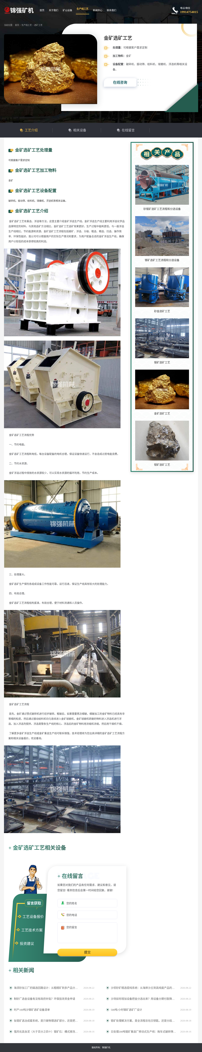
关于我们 (53, 10)
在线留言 (128, 130)
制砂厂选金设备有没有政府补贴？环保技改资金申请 (44, 998)
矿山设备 (67, 10)
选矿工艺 (38, 25)
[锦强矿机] (19, 10)
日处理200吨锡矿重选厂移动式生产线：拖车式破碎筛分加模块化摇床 (144, 1031)
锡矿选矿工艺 (162, 362)
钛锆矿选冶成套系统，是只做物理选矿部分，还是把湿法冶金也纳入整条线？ (47, 1020)
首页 (42, 10)
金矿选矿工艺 (162, 413)
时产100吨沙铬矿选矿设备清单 (32, 1009)
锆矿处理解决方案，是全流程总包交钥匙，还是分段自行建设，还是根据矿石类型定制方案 (144, 1020)
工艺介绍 (31, 130)
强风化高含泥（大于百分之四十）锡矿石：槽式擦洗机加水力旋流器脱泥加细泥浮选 (47, 1031)
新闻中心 (97, 10)
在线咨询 (120, 82)
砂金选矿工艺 (162, 311)
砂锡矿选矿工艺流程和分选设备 (162, 209)
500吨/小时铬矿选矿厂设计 (126, 1009)
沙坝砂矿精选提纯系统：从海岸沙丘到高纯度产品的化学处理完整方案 (144, 987)
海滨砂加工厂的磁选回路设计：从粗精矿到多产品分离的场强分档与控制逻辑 (47, 987)
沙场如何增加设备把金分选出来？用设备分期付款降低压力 (144, 998)
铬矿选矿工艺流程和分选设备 (162, 260)
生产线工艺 (82, 9)
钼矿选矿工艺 (162, 464)
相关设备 (79, 130)
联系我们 (111, 10)
